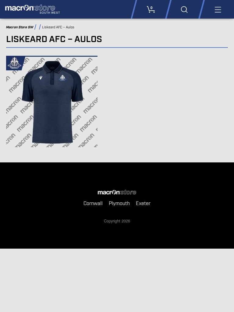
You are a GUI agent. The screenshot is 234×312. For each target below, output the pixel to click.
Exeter (143, 203)
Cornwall (93, 203)
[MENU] (217, 9)
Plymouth (119, 203)
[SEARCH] (184, 9)
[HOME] (117, 192)
